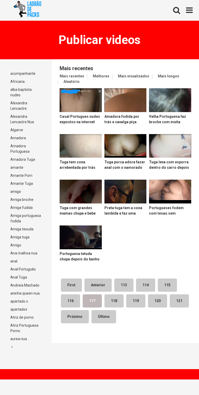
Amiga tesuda (21, 229)
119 (136, 301)
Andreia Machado (24, 285)
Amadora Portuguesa (20, 148)
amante (16, 167)
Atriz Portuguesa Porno (24, 328)
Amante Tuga (21, 183)
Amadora (18, 138)
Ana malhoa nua (23, 253)
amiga (15, 191)
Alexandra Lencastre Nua (22, 119)
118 (114, 301)
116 (70, 301)
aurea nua (18, 339)
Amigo (15, 245)
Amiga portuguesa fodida (25, 218)
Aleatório (71, 81)
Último (104, 316)
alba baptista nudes (21, 92)
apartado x (19, 301)
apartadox (18, 309)
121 (179, 301)
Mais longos (168, 76)
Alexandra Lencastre (18, 106)
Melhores (101, 76)
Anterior (98, 285)
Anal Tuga (18, 277)
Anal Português (23, 269)
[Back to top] (182, 379)
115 (167, 285)
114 (146, 285)
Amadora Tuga (22, 159)
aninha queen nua (25, 293)
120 (157, 301)
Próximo (74, 316)
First (71, 285)
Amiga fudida (21, 208)
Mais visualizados (133, 76)
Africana (17, 81)
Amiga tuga (20, 237)
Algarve (16, 130)
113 (124, 285)
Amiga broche (21, 200)
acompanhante (22, 73)
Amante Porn (21, 175)
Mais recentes (72, 76)
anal (13, 261)
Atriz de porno (22, 317)
